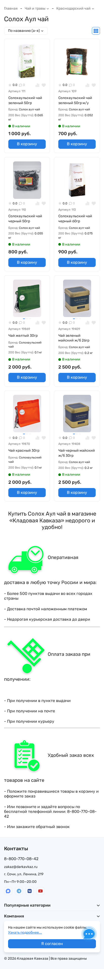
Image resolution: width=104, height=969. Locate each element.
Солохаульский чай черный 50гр (25, 218)
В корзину (27, 143)
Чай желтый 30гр (23, 335)
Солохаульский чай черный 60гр (75, 218)
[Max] (8, 891)
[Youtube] (40, 891)
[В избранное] (44, 85)
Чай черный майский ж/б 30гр (76, 453)
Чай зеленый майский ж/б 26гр (73, 338)
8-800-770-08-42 (21, 858)
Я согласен (52, 943)
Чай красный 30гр (23, 450)
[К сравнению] (37, 85)
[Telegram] (19, 891)
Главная (11, 8)
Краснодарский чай (73, 8)
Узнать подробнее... (25, 932)
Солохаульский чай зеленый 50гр (25, 100)
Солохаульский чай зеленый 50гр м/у (75, 100)
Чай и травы (35, 8)
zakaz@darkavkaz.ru (20, 867)
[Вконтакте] (29, 891)
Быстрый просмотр (29, 72)
